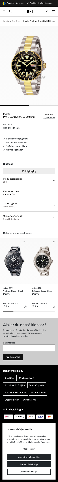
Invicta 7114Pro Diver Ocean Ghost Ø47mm (12, 291)
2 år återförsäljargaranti (17, 139)
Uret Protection (11, 400)
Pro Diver (16, 21)
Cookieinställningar (29, 471)
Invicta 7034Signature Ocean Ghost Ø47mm (42, 291)
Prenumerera (13, 357)
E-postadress (9, 343)
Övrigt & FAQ (29, 400)
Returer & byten (38, 392)
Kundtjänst (9, 378)
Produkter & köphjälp (14, 385)
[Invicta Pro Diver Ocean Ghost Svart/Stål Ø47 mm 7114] (14, 261)
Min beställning (26, 378)
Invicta (6, 21)
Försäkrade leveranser (16, 142)
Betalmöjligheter (37, 385)
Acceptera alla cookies (29, 457)
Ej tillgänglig (29, 171)
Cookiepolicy (29, 449)
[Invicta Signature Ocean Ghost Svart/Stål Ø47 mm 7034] (43, 261)
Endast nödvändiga (29, 464)
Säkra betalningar (14, 150)
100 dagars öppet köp (16, 146)
